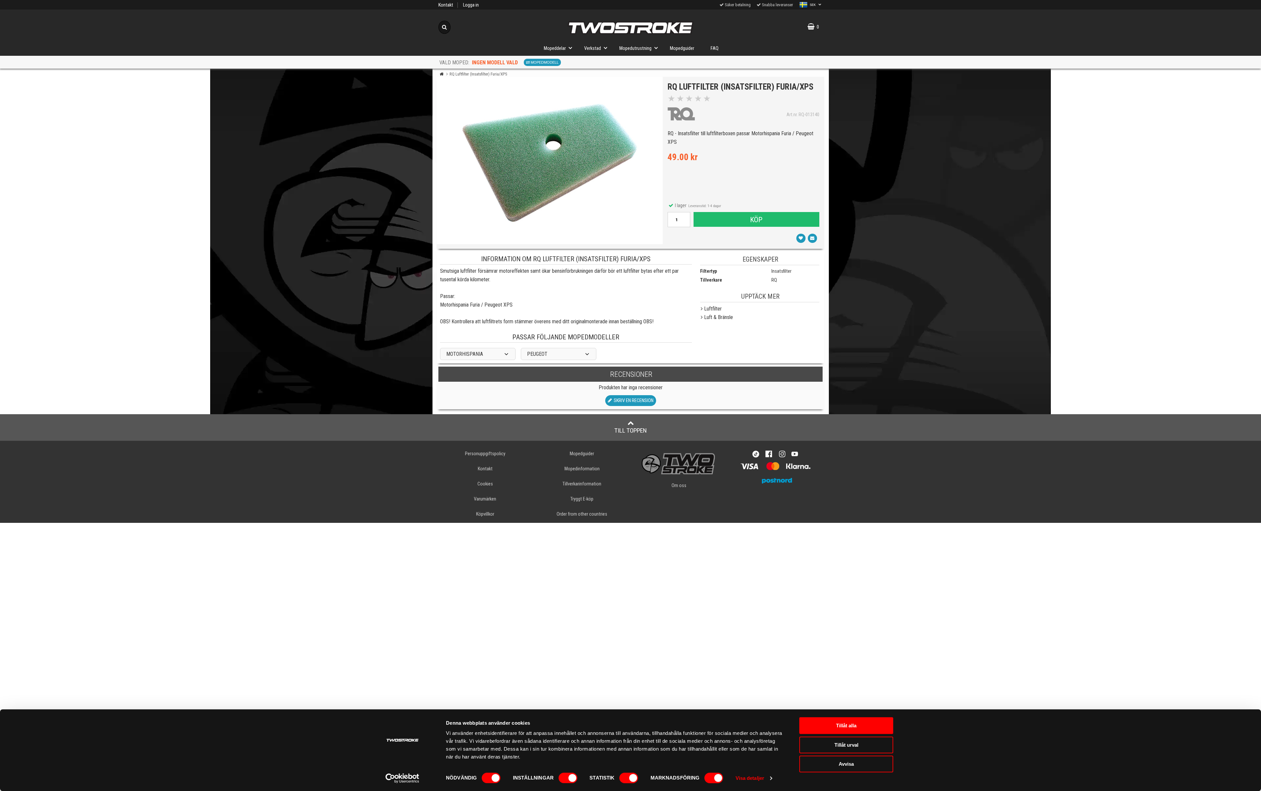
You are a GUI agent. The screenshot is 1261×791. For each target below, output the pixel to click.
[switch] (568, 778)
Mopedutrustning (635, 48)
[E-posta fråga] (812, 238)
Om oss (679, 485)
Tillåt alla (846, 725)
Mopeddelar (555, 48)
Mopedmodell (544, 62)
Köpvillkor (485, 514)
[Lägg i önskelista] (801, 238)
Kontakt (445, 5)
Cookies (485, 484)
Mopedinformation (582, 469)
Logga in (471, 5)
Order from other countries (582, 514)
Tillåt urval (846, 745)
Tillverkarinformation (582, 484)
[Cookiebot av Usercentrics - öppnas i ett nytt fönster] (402, 778)
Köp (756, 219)
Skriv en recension (632, 400)
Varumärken (485, 499)
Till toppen (630, 430)
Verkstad (592, 48)
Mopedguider (682, 48)
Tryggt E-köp (581, 499)
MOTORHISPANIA (464, 354)
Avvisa (846, 764)
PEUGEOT (537, 354)
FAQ (715, 48)
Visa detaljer (750, 778)
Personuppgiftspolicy (485, 454)
